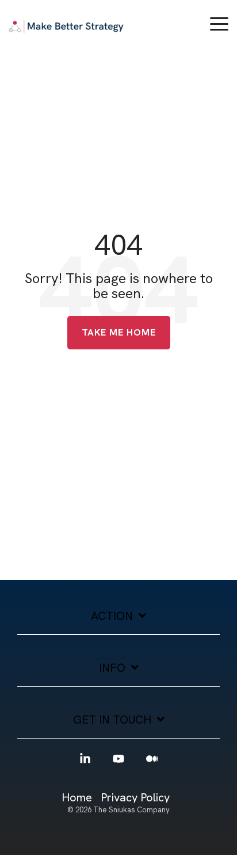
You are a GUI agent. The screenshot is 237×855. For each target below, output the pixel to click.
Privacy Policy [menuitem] (135, 798)
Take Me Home (119, 332)
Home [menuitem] (77, 798)
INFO (112, 668)
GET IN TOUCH (112, 720)
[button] (219, 23)
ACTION (112, 616)
